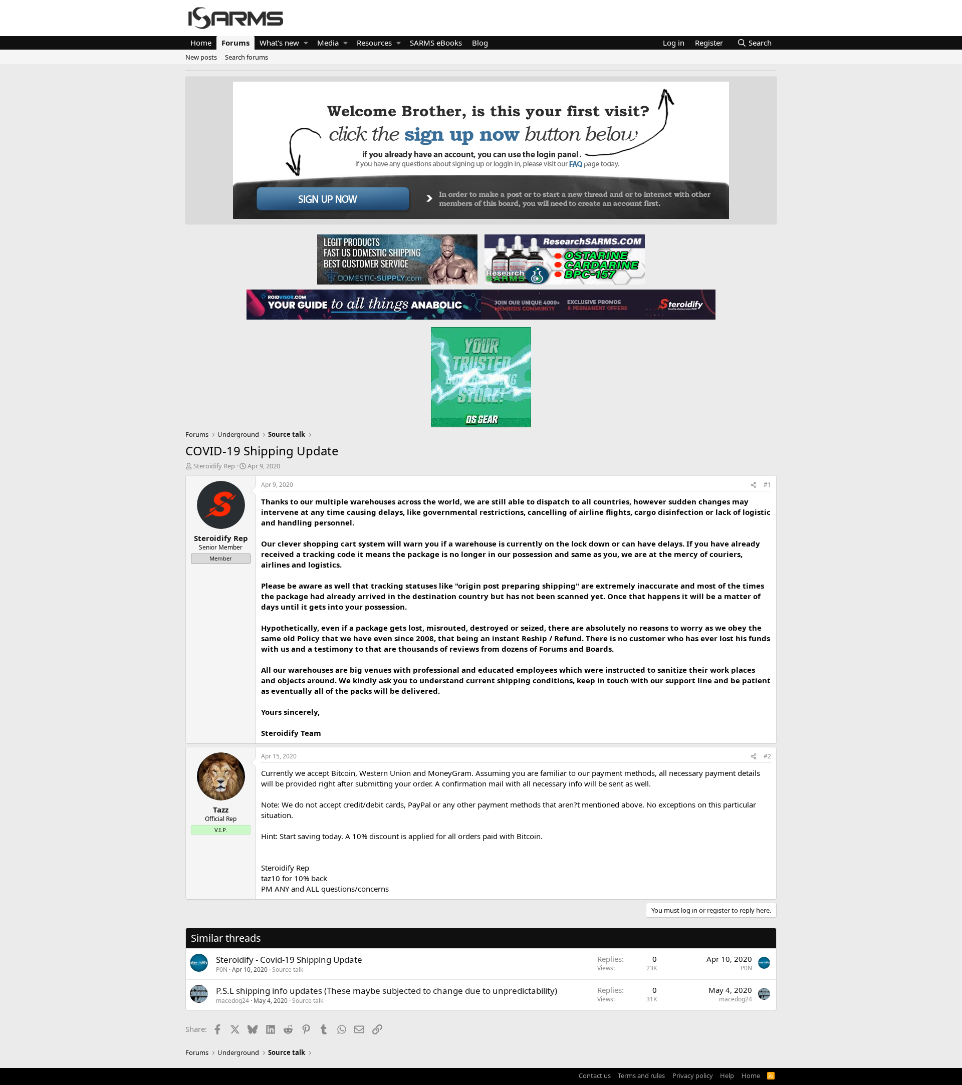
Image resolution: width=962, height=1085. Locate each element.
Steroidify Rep (214, 465)
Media (328, 43)
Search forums (246, 57)
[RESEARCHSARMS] (564, 259)
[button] (306, 43)
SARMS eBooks (436, 43)
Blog (480, 43)
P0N (221, 969)
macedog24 (232, 1000)
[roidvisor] (364, 304)
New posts (201, 57)
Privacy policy (692, 1075)
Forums (235, 43)
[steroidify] (598, 304)
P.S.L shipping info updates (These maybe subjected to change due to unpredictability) (386, 990)
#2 (767, 756)
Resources (374, 43)
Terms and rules (641, 1075)
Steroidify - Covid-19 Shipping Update (289, 959)
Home (200, 43)
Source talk (287, 969)
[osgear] (481, 374)
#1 (767, 484)
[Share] (753, 485)
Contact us (595, 1075)
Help (727, 1075)
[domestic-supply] (397, 259)
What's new (279, 43)
